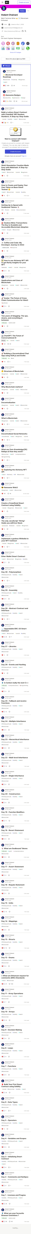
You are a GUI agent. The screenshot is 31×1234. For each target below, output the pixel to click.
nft (15, 474)
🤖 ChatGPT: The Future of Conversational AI (12, 337)
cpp (3, 688)
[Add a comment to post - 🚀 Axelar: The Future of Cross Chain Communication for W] (9, 306)
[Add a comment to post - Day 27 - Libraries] (8, 655)
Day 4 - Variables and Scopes (13, 1138)
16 (10, 493)
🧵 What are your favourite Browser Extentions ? (12, 1214)
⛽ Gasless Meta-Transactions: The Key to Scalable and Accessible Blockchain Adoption (14, 225)
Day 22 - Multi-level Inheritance (14, 758)
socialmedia (5, 436)
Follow (22, 11)
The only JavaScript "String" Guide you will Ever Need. (13, 522)
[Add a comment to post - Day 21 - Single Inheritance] (9, 784)
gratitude (5, 303)
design (23, 97)
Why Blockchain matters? (12, 387)
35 (14, 85)
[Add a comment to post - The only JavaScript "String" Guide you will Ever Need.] (8, 529)
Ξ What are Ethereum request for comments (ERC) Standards (15, 977)
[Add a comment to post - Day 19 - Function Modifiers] (10, 820)
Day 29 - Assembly (9, 590)
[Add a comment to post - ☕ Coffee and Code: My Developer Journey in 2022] (8, 250)
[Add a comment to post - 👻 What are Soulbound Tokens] (9, 857)
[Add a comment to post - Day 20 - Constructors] (9, 802)
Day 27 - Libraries (8, 646)
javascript (5, 525)
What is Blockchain (9, 418)
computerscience (20, 454)
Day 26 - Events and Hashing (13, 665)
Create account (24, 2)
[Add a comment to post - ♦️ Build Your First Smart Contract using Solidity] (10, 1092)
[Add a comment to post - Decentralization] (8, 408)
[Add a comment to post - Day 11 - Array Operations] (9, 1002)
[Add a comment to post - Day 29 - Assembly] (9, 598)
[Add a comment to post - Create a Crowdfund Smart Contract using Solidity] (8, 511)
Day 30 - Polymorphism (11, 572)
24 (10, 344)
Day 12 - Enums (7, 958)
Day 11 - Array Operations (12, 993)
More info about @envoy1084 (15, 59)
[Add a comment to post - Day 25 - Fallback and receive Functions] (10, 711)
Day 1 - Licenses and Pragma (13, 1195)
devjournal (13, 247)
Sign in (24, 156)
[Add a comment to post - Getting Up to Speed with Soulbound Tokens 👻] (8, 213)
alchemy (9, 474)
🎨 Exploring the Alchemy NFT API (14, 471)
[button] (3, 43)
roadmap (14, 79)
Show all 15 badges (15, 52)
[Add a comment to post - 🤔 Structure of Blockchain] (8, 377)
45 (12, 1221)
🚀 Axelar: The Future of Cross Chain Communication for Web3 (14, 299)
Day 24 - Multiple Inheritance (13, 721)
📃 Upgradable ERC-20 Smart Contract (14, 630)
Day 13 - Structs (8, 939)
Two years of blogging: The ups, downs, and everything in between (14, 318)
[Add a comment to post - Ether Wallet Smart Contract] (9, 562)
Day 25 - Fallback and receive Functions (13, 702)
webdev (4, 267)
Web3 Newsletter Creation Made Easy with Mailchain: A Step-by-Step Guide (15, 167)
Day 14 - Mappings (9, 921)
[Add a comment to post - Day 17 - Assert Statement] (9, 875)
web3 (5, 82)
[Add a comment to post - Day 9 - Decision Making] (9, 1038)
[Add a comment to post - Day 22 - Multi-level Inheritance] (10, 766)
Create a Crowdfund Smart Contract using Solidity (12, 504)
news (3, 340)
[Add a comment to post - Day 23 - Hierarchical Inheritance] (9, 748)
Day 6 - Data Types (9, 1102)
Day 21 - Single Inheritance (12, 776)
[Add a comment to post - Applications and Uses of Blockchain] (8, 288)
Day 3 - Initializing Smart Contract (11, 1158)
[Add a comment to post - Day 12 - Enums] (9, 966)
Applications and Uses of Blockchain (11, 281)
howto (7, 210)
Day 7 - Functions (8, 1066)
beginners (22, 79)
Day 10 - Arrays (8, 1012)
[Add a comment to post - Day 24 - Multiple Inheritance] (9, 729)
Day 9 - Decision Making (11, 1030)
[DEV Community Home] (7, 2)
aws (12, 358)
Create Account (15, 151)
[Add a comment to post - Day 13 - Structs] (10, 948)
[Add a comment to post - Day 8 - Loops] (9, 1056)
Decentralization (8, 402)
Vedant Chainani (11, 70)
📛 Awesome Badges (12, 95)
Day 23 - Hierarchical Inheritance (15, 739)
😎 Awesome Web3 (9, 487)
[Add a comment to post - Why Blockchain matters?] (8, 392)
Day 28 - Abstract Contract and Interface (14, 609)
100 (12, 984)
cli (3, 210)
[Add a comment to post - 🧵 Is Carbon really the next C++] (9, 691)
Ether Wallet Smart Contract (13, 556)
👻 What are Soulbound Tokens (14, 848)
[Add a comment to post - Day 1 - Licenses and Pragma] (10, 1203)
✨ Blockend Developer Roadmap (12, 76)
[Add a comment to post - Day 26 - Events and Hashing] (8, 673)
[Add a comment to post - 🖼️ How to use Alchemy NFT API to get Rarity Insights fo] (9, 270)
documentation (21, 210)
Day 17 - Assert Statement (12, 867)
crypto (9, 229)
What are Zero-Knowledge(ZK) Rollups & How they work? (14, 450)
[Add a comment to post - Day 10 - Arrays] (10, 1020)
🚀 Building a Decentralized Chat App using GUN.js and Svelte (15, 354)
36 (16, 101)
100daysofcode (6, 574)
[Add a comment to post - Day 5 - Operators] (8, 1128)
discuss (4, 322)
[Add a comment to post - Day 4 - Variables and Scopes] (9, 1147)
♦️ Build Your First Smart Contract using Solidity (11, 1085)
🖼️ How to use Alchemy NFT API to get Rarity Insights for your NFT (14, 262)
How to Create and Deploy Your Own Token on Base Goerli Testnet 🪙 (14, 187)
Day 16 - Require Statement (12, 885)
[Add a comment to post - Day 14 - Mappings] (9, 929)
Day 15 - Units (7, 903)
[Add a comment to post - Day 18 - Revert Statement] (9, 838)
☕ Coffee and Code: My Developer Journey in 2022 (12, 244)
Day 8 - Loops (7, 1048)
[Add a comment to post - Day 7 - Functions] (9, 1074)
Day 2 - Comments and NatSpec (14, 1177)
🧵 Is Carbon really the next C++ (15, 683)
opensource (15, 97)
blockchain (6, 79)
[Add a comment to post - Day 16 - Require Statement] (9, 893)
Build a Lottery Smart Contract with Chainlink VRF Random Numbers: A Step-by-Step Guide (15, 114)
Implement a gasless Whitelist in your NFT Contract (15, 540)
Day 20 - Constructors (10, 794)
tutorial (4, 119)
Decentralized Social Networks (14, 434)
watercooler (5, 247)
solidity (10, 119)
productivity (7, 97)
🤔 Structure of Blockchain (12, 371)
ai (7, 340)
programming (6, 456)
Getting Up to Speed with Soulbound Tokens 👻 (12, 206)
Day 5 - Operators (9, 1120)
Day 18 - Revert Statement (12, 830)
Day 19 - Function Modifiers (12, 812)
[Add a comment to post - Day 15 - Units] (10, 911)
